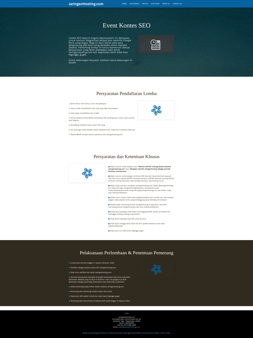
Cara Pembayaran (94, 333)
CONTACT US (177, 4)
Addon (139, 333)
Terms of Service (108, 333)
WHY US (145, 4)
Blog (84, 333)
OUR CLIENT (155, 4)
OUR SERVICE (134, 4)
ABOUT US (166, 4)
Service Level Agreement (126, 333)
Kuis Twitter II (155, 333)
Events (146, 333)
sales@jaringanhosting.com (129, 327)
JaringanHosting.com (86, 4)
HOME (124, 4)
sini (97, 113)
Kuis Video (166, 333)
